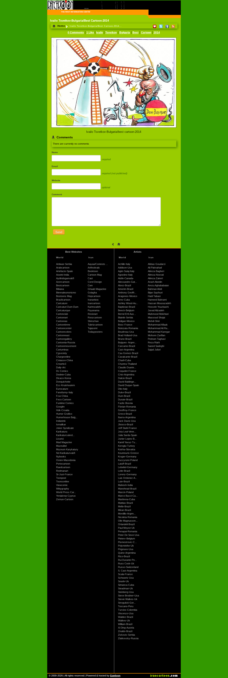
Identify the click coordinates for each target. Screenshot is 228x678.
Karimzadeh (94, 306)
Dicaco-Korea (63, 378)
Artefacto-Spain (64, 271)
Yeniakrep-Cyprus (66, 495)
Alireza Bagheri (156, 271)
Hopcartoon (94, 296)
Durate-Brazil (125, 399)
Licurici (60, 438)
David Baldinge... (127, 381)
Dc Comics (62, 371)
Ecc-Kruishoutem (65, 385)
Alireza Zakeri (155, 278)
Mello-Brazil (124, 506)
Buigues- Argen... (127, 342)
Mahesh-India (125, 485)
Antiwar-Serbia (64, 264)
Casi (90, 278)
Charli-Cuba (124, 360)
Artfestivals (94, 267)
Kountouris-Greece (128, 453)
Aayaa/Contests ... (98, 264)
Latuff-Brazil (124, 463)
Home (61, 26)
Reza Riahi (154, 342)
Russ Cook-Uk (126, 563)
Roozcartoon (95, 317)
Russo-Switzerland (128, 567)
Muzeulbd (61, 445)
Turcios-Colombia (127, 609)
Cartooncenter (64, 328)
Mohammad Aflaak (158, 324)
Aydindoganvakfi (65, 278)
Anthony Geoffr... (127, 292)
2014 (157, 32)
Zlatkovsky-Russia (128, 638)
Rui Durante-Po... (127, 560)
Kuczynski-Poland (128, 460)
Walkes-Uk (124, 620)
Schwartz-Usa (126, 577)
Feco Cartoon (63, 399)
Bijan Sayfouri (155, 292)
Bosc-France (125, 324)
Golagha (92, 292)
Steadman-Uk (125, 588)
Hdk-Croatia (62, 410)
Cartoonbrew (63, 324)
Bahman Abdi (155, 289)
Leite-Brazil (124, 470)
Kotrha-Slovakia (126, 449)
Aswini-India (62, 274)
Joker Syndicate (65, 428)
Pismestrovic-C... (127, 542)
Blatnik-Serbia (125, 317)
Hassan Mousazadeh (159, 303)
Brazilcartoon (63, 299)
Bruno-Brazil (124, 339)
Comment (57, 194)
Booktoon (93, 271)
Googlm (60, 406)
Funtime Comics (65, 403)
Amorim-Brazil (125, 289)
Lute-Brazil (124, 481)
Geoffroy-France (127, 410)
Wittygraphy (62, 488)
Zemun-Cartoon (64, 499)
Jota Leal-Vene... (127, 431)
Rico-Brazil (124, 556)
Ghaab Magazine (97, 289)
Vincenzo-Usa (125, 613)
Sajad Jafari (154, 349)
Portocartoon (63, 463)
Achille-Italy (124, 264)
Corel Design (95, 282)
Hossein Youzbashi (158, 306)
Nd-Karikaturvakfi (65, 453)
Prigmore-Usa (125, 549)
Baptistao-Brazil (126, 306)
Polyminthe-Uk (126, 545)
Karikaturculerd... (65, 435)
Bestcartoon (62, 285)
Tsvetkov (111, 32)
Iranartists (93, 299)
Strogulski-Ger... (127, 602)
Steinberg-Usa (126, 592)
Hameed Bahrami (157, 299)
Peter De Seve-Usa (128, 535)
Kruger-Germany (127, 456)
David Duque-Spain (128, 385)
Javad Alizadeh (156, 310)
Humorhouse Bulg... (66, 417)
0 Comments (76, 32)
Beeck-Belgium (126, 310)
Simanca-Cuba (126, 585)
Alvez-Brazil (124, 285)
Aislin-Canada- (126, 278)
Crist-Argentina (126, 374)
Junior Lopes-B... (127, 438)
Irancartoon (94, 303)
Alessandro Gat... (127, 282)
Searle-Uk (123, 581)
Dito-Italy (123, 388)
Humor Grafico (64, 413)
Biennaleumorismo (66, 292)
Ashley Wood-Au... (128, 303)
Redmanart (62, 470)
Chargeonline (63, 356)
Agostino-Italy (125, 274)
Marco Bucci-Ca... (128, 495)
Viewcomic (62, 485)
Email (55, 166)
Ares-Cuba (124, 299)
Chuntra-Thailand (127, 364)
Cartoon (146, 32)
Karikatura (61, 431)
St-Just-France (64, 474)
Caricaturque (63, 310)
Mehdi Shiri (154, 321)
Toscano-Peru (125, 606)
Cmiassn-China (64, 360)
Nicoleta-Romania (127, 517)
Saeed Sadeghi (156, 346)
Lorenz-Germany (127, 474)
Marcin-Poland (126, 492)
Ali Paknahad (155, 267)
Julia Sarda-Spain (127, 435)
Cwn (90, 285)
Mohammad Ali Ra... (158, 328)
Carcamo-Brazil (126, 346)
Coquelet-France (127, 371)
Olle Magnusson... (128, 520)
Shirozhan (93, 321)
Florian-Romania (127, 406)
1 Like (90, 32)
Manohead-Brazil (127, 488)
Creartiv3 (61, 364)
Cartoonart (62, 317)
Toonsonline (62, 481)
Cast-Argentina (126, 349)
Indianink (61, 421)
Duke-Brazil (124, 392)
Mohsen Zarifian (156, 335)
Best (135, 32)
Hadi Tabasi (154, 296)
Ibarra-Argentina (127, 417)
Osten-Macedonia (65, 460)
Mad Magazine (64, 442)
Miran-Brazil (124, 510)
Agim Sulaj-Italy (126, 271)
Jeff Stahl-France (127, 428)
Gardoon (115, 675)
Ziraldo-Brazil (125, 631)
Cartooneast (62, 335)
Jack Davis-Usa (127, 421)
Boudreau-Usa (126, 331)
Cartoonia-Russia (65, 342)
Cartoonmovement (66, 346)
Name (55, 152)
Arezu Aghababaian (158, 285)
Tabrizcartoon (95, 324)
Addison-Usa (125, 267)
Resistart (93, 314)
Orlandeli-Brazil (126, 524)
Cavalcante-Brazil (127, 356)
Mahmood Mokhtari (158, 314)
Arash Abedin (155, 282)
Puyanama (93, 310)
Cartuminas (62, 349)
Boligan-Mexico (126, 321)
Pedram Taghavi (156, 339)
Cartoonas (61, 321)
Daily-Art (60, 367)
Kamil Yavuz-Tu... (127, 442)
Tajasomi (92, 328)
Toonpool (61, 478)
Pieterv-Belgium (126, 538)
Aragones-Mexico (127, 296)
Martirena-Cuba (126, 499)
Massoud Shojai (156, 317)
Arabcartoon (62, 267)
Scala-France (125, 574)
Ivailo (99, 32)
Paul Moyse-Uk (126, 527)
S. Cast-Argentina (127, 570)
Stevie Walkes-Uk (127, 599)
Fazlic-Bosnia (125, 403)
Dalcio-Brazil (125, 378)
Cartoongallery (64, 339)
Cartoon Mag (95, 274)
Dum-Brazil (124, 396)
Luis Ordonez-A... (127, 478)
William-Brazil (125, 624)
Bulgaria (124, 32)
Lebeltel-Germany (127, 467)
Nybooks (61, 456)
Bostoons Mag (64, 296)
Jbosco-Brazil (125, 424)
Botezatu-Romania (128, 328)
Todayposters (95, 331)
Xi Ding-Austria (126, 627)
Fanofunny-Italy (64, 392)
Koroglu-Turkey (126, 445)
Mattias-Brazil (125, 503)
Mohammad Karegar (159, 331)
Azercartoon (62, 282)
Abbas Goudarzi (156, 264)
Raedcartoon (63, 467)
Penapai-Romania (127, 531)
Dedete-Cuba (63, 374)
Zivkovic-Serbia (126, 634)
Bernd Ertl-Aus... (127, 314)
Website (56, 180)
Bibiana (60, 289)
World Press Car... (66, 492)
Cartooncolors (63, 331)
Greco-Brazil (125, 413)
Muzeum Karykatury (67, 449)
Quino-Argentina (127, 552)
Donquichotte (63, 381)
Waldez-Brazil (125, 617)
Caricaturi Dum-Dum (67, 306)
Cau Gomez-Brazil (128, 353)
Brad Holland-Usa (127, 335)
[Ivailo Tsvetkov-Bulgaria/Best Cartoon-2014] (113, 127)
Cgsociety (61, 353)
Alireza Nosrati (156, 274)
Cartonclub (62, 314)
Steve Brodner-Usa (128, 595)
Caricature (61, 303)
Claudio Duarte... (127, 367)
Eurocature (62, 388)
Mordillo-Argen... (127, 513)
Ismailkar (61, 424)
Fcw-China (62, 396)
